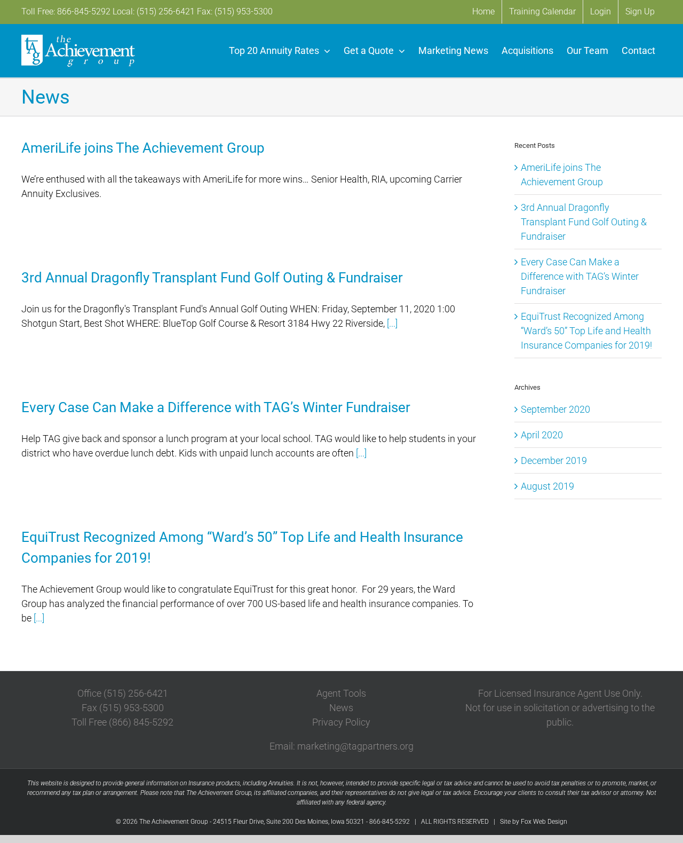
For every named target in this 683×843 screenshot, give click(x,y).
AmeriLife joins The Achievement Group (143, 148)
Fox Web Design (544, 821)
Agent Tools (341, 693)
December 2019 (554, 460)
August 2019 (547, 486)
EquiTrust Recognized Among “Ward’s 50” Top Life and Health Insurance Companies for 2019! (586, 331)
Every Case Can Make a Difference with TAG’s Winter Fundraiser (215, 407)
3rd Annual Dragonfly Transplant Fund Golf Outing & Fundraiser (212, 278)
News (341, 707)
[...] (392, 323)
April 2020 (542, 434)
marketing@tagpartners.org (355, 746)
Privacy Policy (341, 722)
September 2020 (555, 409)
